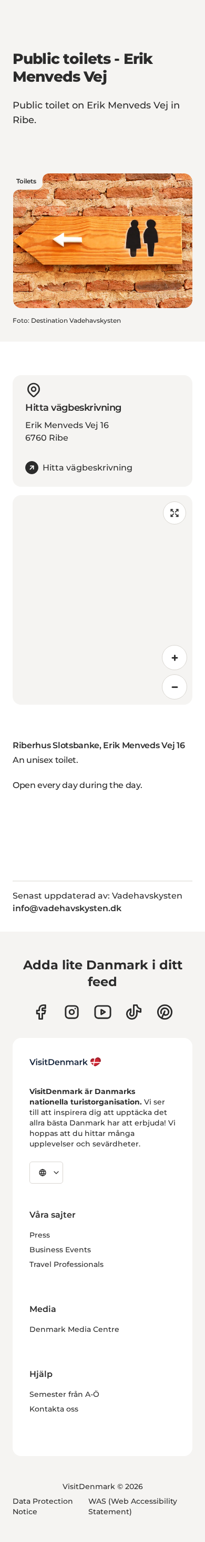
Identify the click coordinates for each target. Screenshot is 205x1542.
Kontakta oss (53, 1409)
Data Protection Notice (43, 1506)
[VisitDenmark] (65, 1062)
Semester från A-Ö (64, 1394)
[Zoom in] (174, 657)
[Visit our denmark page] (41, 1012)
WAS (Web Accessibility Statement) (132, 1506)
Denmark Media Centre (74, 1329)
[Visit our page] (72, 1012)
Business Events (60, 1249)
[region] (102, 600)
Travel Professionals (66, 1264)
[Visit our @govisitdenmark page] (134, 1012)
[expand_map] (174, 512)
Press (39, 1235)
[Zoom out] (174, 686)
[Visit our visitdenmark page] (103, 1012)
